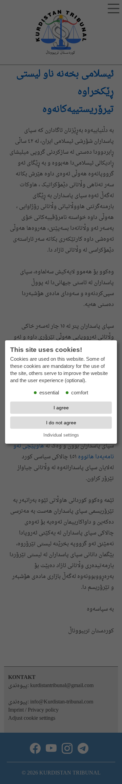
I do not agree (61, 422)
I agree (61, 407)
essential (49, 392)
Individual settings (61, 435)
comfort (79, 392)
